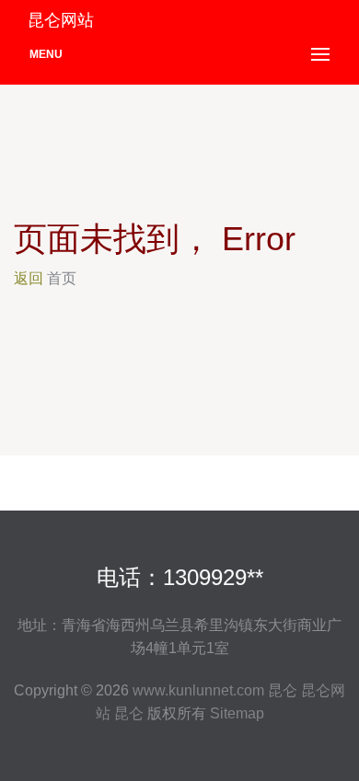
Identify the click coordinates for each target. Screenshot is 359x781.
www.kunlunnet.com (198, 690)
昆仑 (282, 690)
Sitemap (237, 713)
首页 (61, 278)
